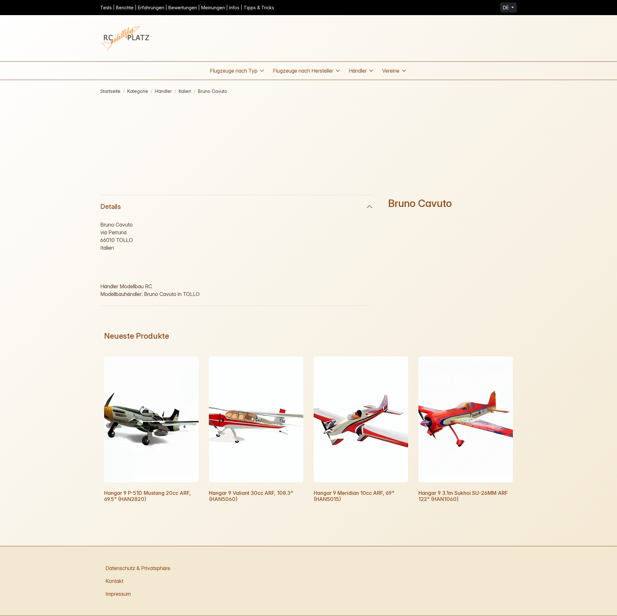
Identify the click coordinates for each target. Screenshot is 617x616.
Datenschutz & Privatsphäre (137, 568)
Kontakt (114, 581)
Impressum (118, 594)
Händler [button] (358, 70)
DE (506, 7)
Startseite (110, 91)
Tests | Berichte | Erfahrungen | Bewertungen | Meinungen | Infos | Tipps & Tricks (187, 7)
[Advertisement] (308, 145)
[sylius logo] (126, 38)
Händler (163, 91)
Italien (185, 91)
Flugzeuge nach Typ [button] (233, 70)
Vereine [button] (390, 70)
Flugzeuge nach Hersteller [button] (303, 70)
